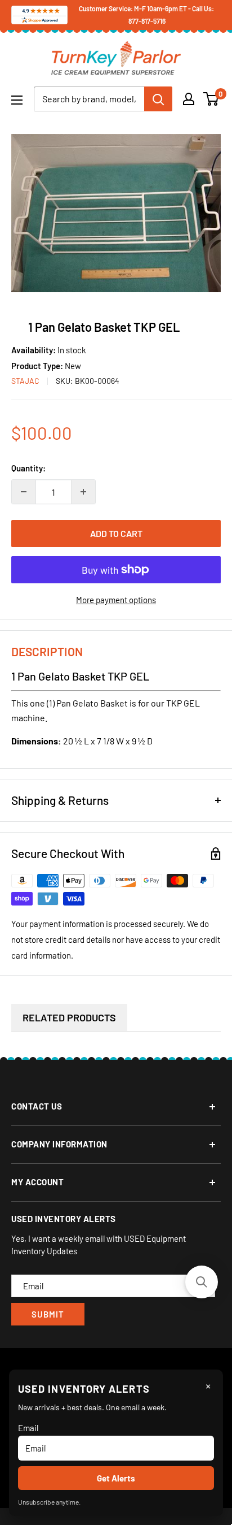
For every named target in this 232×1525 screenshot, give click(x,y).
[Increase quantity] (83, 492)
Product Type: (38, 366)
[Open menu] (17, 100)
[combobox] (89, 98)
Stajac (25, 380)
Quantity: (28, 468)
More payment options (116, 600)
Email (28, 1428)
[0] (211, 99)
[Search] (158, 98)
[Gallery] (116, 213)
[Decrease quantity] (23, 492)
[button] (201, 1282)
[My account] (188, 99)
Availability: (34, 350)
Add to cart (116, 533)
